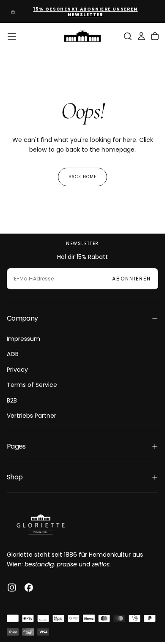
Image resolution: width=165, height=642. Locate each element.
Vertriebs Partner (31, 415)
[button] (12, 36)
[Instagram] (12, 587)
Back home (82, 177)
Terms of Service (32, 385)
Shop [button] (14, 477)
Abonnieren (131, 278)
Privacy (17, 369)
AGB (13, 354)
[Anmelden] (141, 36)
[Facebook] (29, 587)
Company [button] (22, 318)
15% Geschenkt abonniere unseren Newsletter (85, 12)
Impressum (23, 339)
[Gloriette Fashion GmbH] (40, 524)
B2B (12, 400)
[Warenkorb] (155, 36)
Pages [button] (16, 446)
